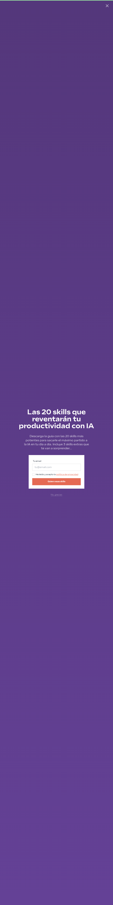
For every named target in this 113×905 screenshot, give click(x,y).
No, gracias (56, 495)
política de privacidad (67, 474)
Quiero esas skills (56, 481)
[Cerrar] (107, 5)
